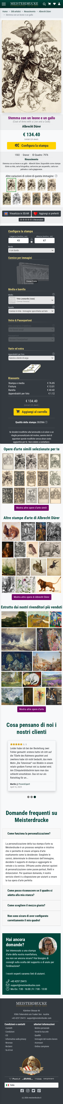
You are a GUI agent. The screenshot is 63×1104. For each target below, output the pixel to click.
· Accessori (38, 1042)
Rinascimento (29, 11)
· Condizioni (9, 1031)
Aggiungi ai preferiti (48, 213)
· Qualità (37, 1035)
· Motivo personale (41, 1028)
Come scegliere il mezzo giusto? (26, 905)
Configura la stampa (33, 146)
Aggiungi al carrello (33, 412)
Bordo (10, 247)
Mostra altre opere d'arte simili (31, 507)
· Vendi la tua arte (41, 1031)
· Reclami (8, 1046)
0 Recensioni (37, 219)
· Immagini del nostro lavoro (45, 1039)
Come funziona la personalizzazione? (28, 833)
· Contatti (8, 1028)
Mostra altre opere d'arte (31, 709)
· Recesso (9, 1042)
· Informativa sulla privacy (15, 1039)
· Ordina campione (41, 1046)
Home (5, 11)
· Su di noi (9, 1050)
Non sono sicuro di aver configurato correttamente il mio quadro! (27, 918)
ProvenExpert (24, 784)
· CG (6, 1035)
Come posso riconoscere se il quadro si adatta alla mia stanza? (29, 893)
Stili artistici (16, 11)
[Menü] (4, 4)
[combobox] (31, 250)
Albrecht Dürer (45, 11)
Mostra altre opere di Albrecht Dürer (31, 597)
